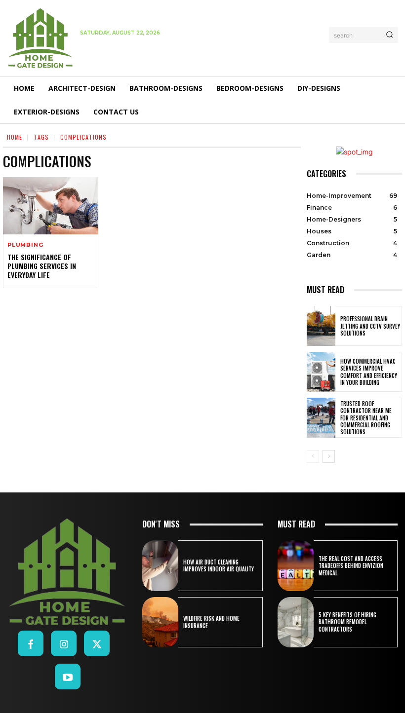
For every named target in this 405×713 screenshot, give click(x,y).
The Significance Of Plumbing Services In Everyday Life (41, 266)
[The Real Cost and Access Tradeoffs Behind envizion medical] (296, 565)
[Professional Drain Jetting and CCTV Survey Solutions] (321, 326)
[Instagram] (64, 643)
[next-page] (329, 456)
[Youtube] (68, 676)
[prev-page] (313, 456)
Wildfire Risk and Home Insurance (211, 621)
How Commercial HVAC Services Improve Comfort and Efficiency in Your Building (368, 371)
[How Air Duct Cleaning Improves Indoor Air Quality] (160, 565)
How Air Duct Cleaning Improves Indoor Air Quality (218, 565)
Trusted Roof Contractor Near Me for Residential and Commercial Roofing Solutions (366, 418)
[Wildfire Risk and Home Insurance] (160, 622)
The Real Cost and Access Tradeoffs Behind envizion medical (351, 566)
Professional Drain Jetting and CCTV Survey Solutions (370, 326)
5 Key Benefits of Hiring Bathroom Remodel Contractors (347, 622)
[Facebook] (30, 643)
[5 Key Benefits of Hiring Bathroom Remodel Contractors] (296, 622)
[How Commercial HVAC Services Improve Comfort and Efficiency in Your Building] (321, 372)
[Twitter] (97, 643)
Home (14, 137)
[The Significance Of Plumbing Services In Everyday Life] (50, 205)
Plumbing (25, 245)
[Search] (389, 35)
